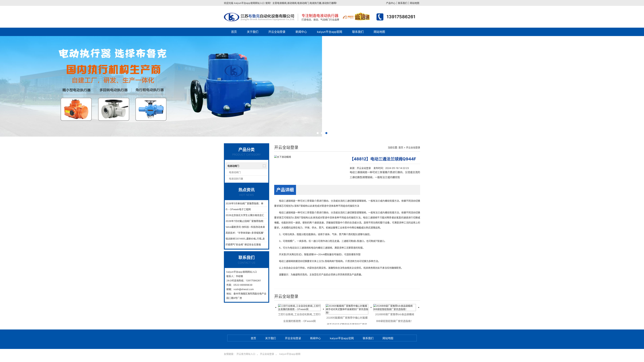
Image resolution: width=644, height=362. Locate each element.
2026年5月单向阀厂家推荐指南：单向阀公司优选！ (253, 203)
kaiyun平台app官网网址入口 (249, 3)
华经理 (239, 276)
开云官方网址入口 (245, 353)
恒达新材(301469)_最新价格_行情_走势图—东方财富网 (255, 238)
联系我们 (402, 3)
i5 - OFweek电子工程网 (238, 209)
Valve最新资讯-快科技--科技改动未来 (245, 226)
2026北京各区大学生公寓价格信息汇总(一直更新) (252, 215)
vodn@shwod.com (243, 289)
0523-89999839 (242, 284)
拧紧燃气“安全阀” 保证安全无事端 (243, 244)
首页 (234, 32)
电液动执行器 (236, 178)
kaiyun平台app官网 (329, 32)
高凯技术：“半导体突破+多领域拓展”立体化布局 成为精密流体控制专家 (263, 232)
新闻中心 (301, 32)
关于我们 (252, 32)
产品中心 (390, 3)
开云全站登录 (276, 32)
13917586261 (401, 16)
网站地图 (414, 3)
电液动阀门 (233, 165)
